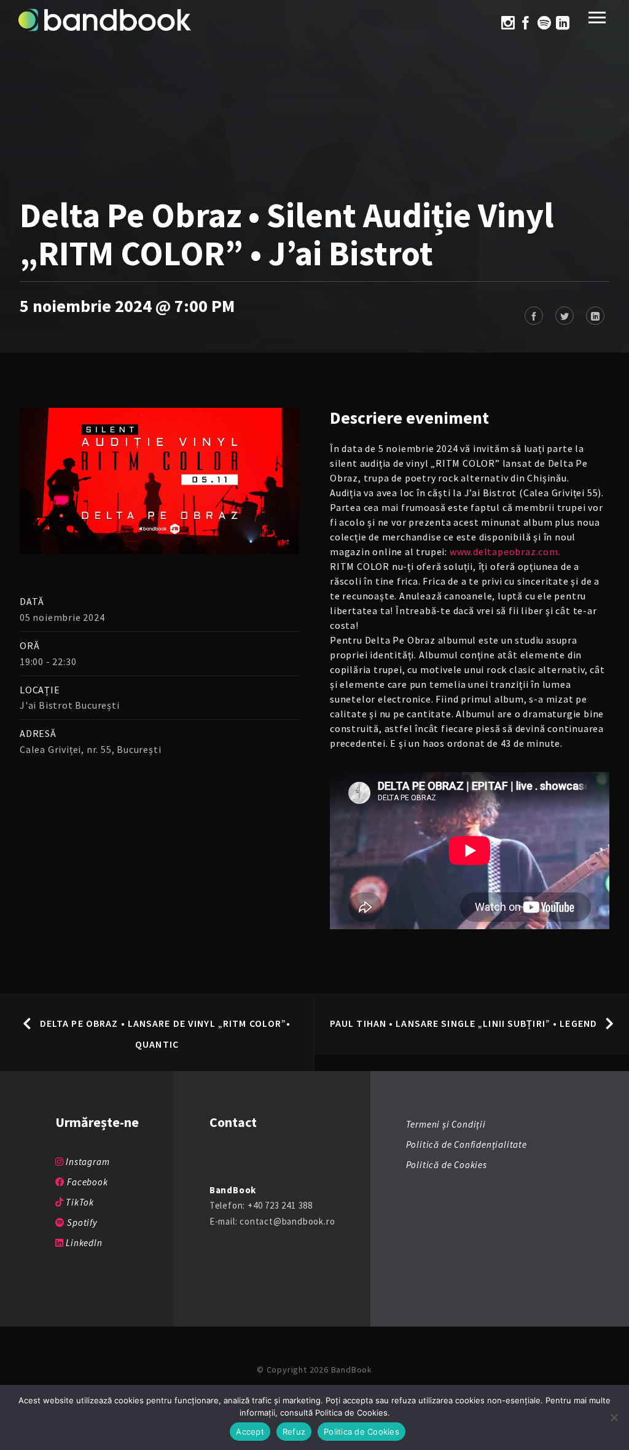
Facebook (85, 1182)
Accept (250, 1431)
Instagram (86, 1161)
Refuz (294, 1431)
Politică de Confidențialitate (466, 1144)
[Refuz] (614, 1417)
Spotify (80, 1222)
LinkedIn (82, 1243)
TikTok (78, 1202)
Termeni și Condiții (446, 1124)
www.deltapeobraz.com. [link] (505, 551)
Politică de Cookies (446, 1165)
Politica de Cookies (361, 1431)
